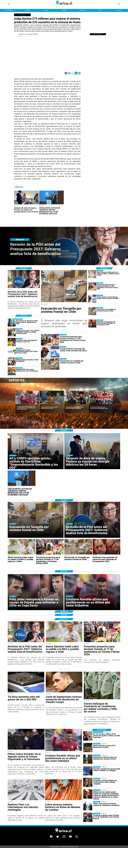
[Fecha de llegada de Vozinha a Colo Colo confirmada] (12, 342)
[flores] (87, 782)
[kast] (87, 770)
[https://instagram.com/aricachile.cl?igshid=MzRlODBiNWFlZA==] (64, 837)
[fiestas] (92, 286)
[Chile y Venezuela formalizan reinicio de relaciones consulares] (87, 805)
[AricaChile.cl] (9, 4)
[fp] (87, 817)
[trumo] (87, 736)
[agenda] (26, 749)
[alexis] (87, 747)
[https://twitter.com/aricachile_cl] (57, 837)
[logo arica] (64, 6)
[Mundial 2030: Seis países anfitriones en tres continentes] (12, 371)
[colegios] (87, 759)
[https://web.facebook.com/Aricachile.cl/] (51, 837)
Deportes (21, 392)
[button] (19, 187)
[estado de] (87, 794)
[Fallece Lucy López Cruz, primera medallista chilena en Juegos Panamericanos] (12, 332)
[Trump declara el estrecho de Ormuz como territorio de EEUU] (92, 299)
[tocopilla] (92, 311)
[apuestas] (12, 323)
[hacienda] (92, 324)
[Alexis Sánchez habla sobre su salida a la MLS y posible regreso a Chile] (92, 274)
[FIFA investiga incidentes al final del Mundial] (12, 361)
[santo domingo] (12, 352)
